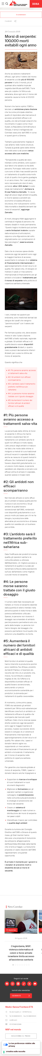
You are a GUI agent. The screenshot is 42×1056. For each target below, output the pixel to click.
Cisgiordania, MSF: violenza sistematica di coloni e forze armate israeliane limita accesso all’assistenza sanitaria (21, 953)
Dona (35, 4)
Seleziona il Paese (21, 1036)
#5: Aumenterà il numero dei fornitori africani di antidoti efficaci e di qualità (20, 403)
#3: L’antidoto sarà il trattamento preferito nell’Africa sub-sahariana (21, 387)
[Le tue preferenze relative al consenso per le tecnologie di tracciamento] (4, 1052)
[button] (13, 965)
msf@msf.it (13, 1020)
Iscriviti (16, 996)
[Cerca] (6, 3)
